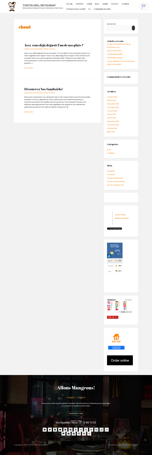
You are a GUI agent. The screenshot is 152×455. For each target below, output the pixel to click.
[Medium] (69, 434)
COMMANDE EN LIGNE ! (115, 54)
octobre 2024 (112, 97)
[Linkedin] (70, 430)
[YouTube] (60, 430)
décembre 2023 (113, 104)
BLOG (97, 4)
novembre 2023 (113, 107)
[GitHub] (79, 434)
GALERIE (105, 4)
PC (90, 9)
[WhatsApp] (107, 430)
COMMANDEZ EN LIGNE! (102, 9)
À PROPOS (79, 4)
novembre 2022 (113, 125)
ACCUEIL (69, 4)
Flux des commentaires (116, 181)
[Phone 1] (102, 430)
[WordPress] (84, 434)
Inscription (111, 171)
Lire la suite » (29, 68)
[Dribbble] (91, 430)
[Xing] (89, 434)
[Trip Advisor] (81, 430)
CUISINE (89, 4)
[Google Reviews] (76, 430)
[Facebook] (45, 430)
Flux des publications (115, 178)
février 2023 (111, 114)
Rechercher (111, 24)
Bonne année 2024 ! (114, 51)
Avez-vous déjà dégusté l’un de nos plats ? (53, 45)
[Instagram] (55, 430)
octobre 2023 (112, 111)
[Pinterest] (65, 430)
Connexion (111, 174)
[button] (143, 6)
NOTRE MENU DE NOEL (115, 58)
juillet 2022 (111, 132)
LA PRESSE (125, 4)
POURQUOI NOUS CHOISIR (75, 9)
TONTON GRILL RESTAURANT (39, 5)
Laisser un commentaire (33, 49)
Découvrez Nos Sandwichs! (43, 89)
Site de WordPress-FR (115, 185)
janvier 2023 (111, 118)
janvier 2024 (111, 100)
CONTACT (115, 4)
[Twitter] (50, 430)
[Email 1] (96, 430)
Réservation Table (76, 413)
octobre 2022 (112, 128)
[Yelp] (86, 430)
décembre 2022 (113, 121)
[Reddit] (74, 434)
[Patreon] (63, 434)
